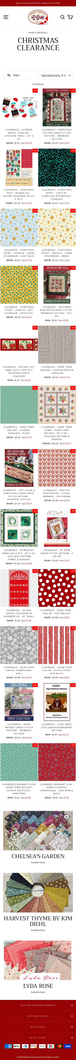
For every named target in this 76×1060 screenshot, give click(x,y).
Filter (16, 75)
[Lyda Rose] (38, 960)
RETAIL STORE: (38, 1038)
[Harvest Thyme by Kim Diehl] (38, 892)
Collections (41, 32)
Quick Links (38, 1027)
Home (31, 32)
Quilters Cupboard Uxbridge (38, 1005)
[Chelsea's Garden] (38, 831)
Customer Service (38, 1016)
